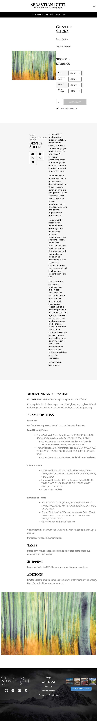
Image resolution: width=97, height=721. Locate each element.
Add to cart (75, 102)
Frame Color (61, 90)
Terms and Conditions (48, 695)
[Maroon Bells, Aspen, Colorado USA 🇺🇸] (92, 681)
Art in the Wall (48, 682)
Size (60, 72)
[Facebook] (13, 691)
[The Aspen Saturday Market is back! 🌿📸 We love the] (84, 681)
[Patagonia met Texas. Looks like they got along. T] (69, 681)
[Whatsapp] (26, 691)
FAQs (48, 677)
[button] (33, 154)
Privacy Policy (48, 691)
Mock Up (48, 686)
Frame (61, 84)
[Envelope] (19, 691)
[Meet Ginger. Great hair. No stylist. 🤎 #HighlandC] (77, 681)
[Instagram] (6, 691)
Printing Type (62, 78)
